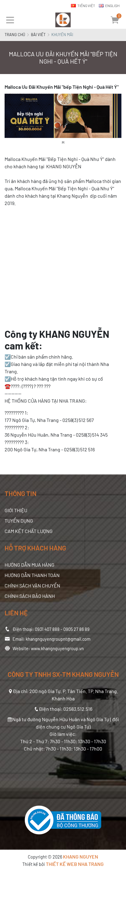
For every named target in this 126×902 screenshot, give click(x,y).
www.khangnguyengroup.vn (57, 648)
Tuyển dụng (19, 521)
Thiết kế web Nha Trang (75, 864)
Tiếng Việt (86, 5)
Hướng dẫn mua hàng (29, 565)
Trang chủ (15, 34)
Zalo (121, 275)
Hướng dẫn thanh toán (32, 575)
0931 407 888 (47, 629)
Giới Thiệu (16, 510)
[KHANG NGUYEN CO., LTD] (63, 20)
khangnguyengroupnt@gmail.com (58, 639)
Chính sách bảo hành (30, 596)
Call (121, 285)
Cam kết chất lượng (29, 531)
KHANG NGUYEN (80, 856)
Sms (121, 296)
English (112, 5)
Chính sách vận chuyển (32, 585)
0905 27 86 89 (76, 629)
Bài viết (38, 34)
